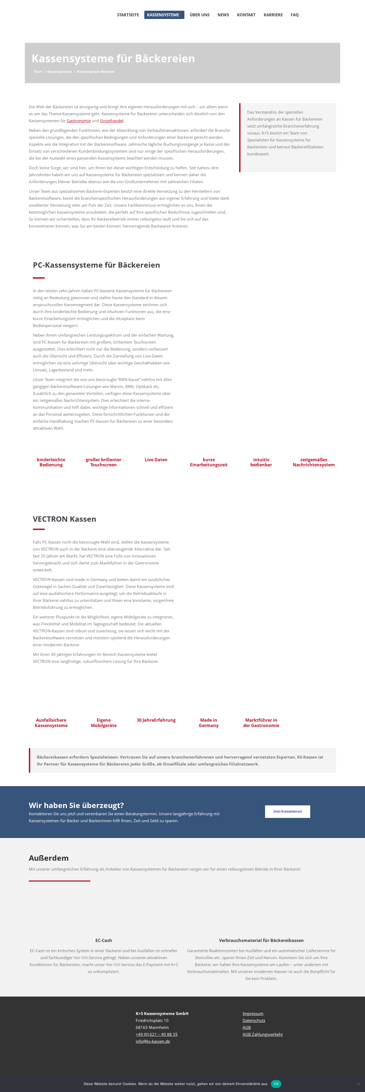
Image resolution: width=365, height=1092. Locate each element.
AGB (247, 1027)
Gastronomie (79, 120)
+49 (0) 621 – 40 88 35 (157, 1034)
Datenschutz (254, 1020)
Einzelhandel (111, 120)
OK (276, 1084)
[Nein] (358, 1084)
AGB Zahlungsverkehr (263, 1034)
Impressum (253, 1013)
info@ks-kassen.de (153, 1041)
